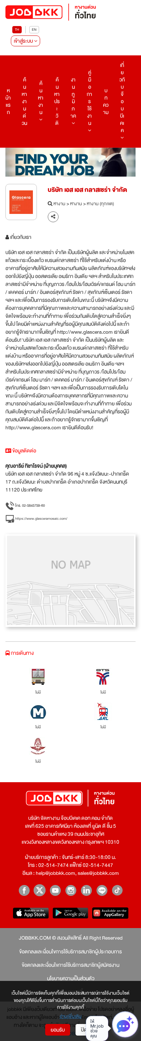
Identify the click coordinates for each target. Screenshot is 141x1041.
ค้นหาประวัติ (57, 101)
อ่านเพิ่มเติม (71, 1016)
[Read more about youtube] (55, 890)
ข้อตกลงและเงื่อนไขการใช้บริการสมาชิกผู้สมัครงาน (70, 965)
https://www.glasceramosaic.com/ (40, 518)
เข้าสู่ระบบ (24, 41)
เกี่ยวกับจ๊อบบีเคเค (122, 98)
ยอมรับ (58, 1029)
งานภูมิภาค (73, 97)
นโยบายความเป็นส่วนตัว (70, 978)
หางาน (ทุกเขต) (100, 204)
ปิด (84, 1029)
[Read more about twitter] (40, 890)
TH (17, 29)
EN (34, 29)
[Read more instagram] (71, 890)
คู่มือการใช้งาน (89, 97)
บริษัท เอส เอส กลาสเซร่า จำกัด (87, 190)
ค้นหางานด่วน (24, 101)
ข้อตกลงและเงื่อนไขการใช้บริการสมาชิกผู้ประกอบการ (70, 952)
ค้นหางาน (40, 98)
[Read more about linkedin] (86, 890)
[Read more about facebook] (24, 890)
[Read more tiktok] (117, 890)
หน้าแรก (8, 101)
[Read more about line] (102, 890)
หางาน (59, 204)
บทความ (105, 101)
